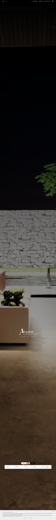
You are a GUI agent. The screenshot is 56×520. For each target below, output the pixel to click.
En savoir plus (13, 516)
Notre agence (35, 1)
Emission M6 (41, 1)
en (30, 1)
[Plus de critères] (42, 467)
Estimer (32, 463)
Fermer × (54, 511)
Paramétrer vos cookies (18, 516)
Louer (28, 463)
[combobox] (10, 467)
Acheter (23, 463)
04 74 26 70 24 (48, 1)
